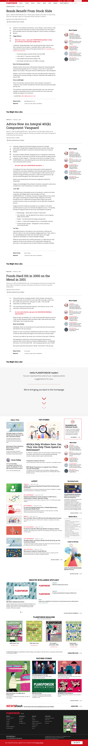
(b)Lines (20, 719)
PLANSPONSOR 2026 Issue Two (49, 718)
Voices (32, 3)
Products (9, 119)
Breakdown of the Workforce (65, 693)
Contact (33, 719)
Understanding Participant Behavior (20, 602)
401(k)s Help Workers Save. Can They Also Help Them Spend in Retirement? (43, 447)
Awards (44, 3)
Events (49, 3)
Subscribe (47, 723)
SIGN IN (76, 0)
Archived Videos (9, 728)
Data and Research (73, 46)
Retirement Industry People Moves (74, 59)
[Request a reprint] (10, 38)
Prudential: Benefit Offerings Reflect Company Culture (73, 48)
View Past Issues (48, 721)
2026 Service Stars (37, 693)
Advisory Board (35, 721)
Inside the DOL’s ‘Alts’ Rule (65, 675)
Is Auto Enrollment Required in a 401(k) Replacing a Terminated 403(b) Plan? (40, 508)
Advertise (34, 726)
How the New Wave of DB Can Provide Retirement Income (75, 43)
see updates (74, 437)
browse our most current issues (44, 618)
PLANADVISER (12, 738)
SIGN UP (79, 0)
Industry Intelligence (64, 3)
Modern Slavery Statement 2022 (51, 739)
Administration (10, 6)
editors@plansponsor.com (19, 19)
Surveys (38, 3)
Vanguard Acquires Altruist (35, 460)
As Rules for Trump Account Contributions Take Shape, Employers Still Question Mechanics (75, 36)
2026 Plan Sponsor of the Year (40, 675)
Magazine (55, 3)
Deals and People (72, 57)
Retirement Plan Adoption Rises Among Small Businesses (14, 447)
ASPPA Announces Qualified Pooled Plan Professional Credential (41, 486)
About (33, 718)
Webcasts (8, 599)
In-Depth (27, 3)
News (20, 3)
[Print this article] (10, 41)
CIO (7, 738)
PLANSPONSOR (18, 738)
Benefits (71, 40)
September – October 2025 (74, 644)
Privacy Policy (35, 724)
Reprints (40, 103)
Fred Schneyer (16, 289)
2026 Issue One (34, 643)
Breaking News (22, 723)
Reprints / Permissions (36, 723)
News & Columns (10, 718)
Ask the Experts (28, 505)
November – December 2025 (53, 644)
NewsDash (21, 718)
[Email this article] (10, 28)
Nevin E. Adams (15, 137)
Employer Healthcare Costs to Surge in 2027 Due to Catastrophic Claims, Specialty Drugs (40, 497)
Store (33, 728)
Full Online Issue (14, 645)
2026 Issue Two (14, 643)
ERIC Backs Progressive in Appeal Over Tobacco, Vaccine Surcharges (42, 467)
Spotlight (21, 721)
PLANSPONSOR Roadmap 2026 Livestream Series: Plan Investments (72, 496)
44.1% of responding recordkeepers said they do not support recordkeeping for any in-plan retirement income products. (14, 466)
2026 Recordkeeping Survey (14, 470)
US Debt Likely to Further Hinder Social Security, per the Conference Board (75, 54)
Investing (8, 271)
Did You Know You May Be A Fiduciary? (15, 694)
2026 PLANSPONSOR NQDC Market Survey (73, 568)
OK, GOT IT (77, 742)
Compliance (71, 33)
